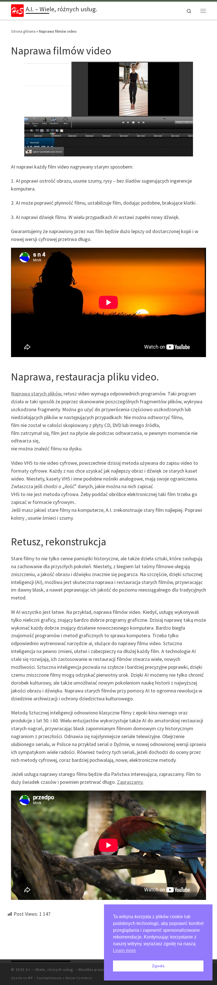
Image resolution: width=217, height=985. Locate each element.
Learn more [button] (124, 950)
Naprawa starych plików (36, 393)
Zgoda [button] (158, 966)
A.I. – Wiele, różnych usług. (50, 969)
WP (30, 978)
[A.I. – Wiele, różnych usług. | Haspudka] (17, 10)
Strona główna (23, 31)
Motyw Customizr (79, 978)
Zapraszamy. (130, 782)
